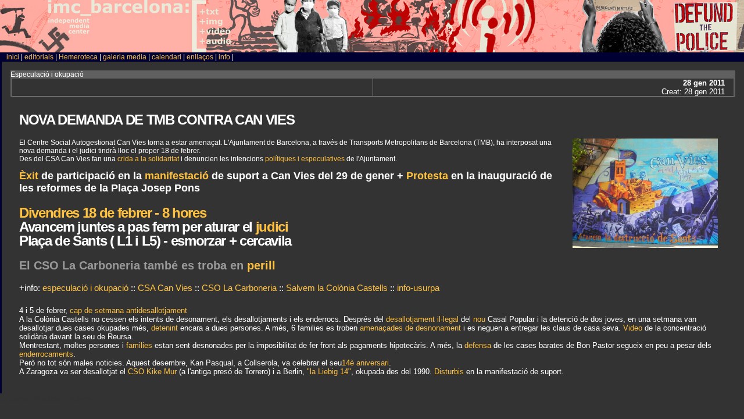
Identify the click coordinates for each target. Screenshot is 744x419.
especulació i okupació (85, 288)
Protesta (427, 176)
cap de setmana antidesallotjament (128, 310)
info (224, 57)
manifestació (177, 176)
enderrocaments (46, 354)
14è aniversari (365, 362)
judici (270, 227)
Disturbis (449, 371)
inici (12, 57)
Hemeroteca (78, 57)
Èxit (28, 176)
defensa (477, 345)
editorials (38, 57)
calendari (166, 57)
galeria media (124, 57)
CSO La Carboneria (240, 288)
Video (632, 328)
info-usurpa (418, 288)
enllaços (200, 57)
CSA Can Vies (165, 288)
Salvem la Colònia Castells (337, 288)
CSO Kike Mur (152, 371)
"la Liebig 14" (329, 371)
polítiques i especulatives (305, 159)
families (139, 345)
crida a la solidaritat (148, 159)
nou (479, 319)
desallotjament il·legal (422, 319)
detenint (164, 328)
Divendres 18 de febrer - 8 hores (112, 213)
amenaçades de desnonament (410, 328)
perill (261, 265)
